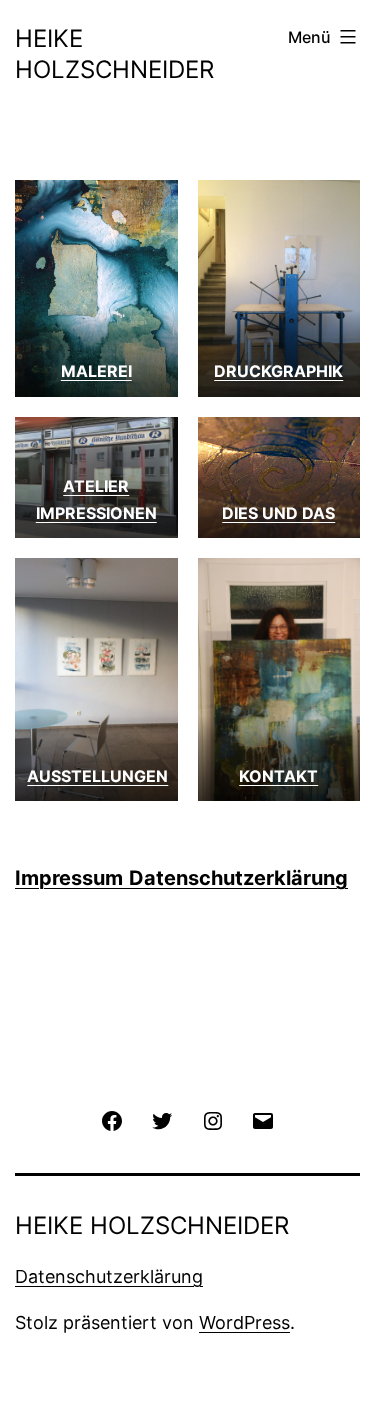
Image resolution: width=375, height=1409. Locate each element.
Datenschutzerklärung (238, 878)
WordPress (244, 1322)
